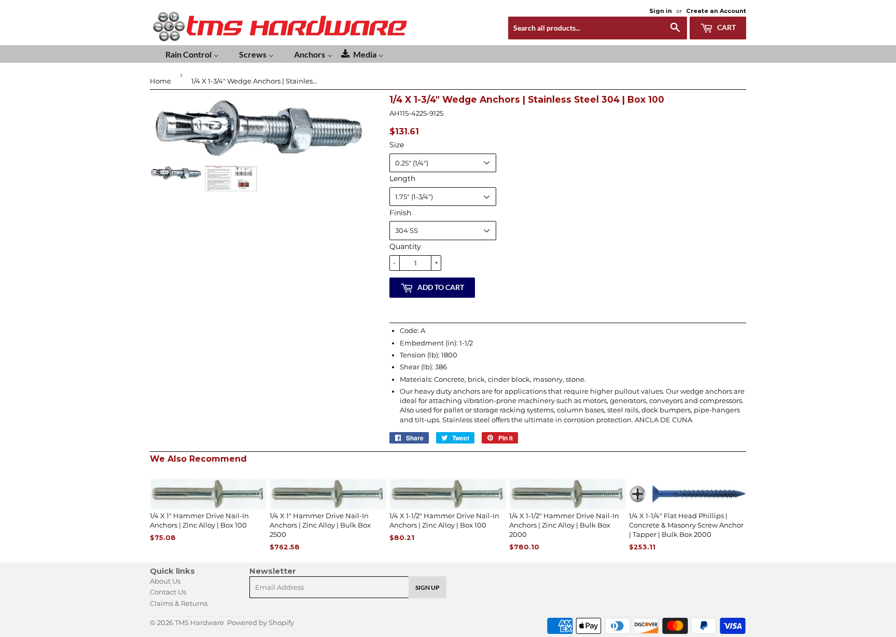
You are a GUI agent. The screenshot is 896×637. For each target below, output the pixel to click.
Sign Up (427, 587)
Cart (726, 27)
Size (396, 144)
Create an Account (716, 11)
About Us (165, 581)
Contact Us (168, 592)
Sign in (660, 11)
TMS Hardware (199, 622)
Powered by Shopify (260, 622)
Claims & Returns (178, 603)
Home (160, 81)
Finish (400, 212)
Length (402, 178)
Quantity (405, 246)
